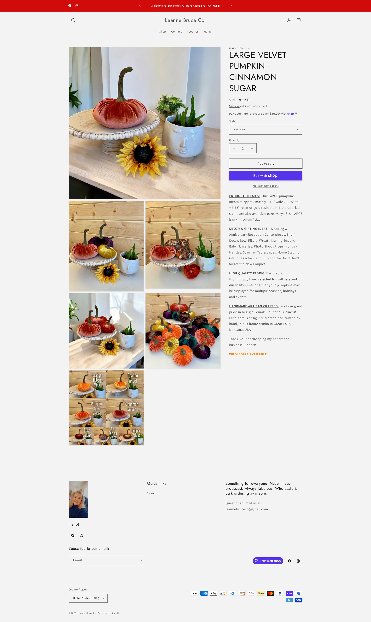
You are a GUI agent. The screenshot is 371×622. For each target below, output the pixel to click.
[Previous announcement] (140, 6)
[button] (73, 20)
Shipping (234, 106)
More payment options (265, 185)
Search (151, 493)
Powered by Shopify (109, 613)
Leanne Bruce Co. (87, 613)
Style (232, 121)
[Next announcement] (231, 6)
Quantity (234, 140)
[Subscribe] (140, 560)
